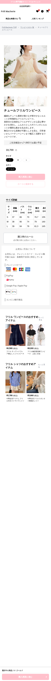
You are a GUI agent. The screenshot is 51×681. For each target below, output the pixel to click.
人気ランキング (38, 19)
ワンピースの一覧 (27, 27)
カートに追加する (25, 184)
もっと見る (41, 318)
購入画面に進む (25, 177)
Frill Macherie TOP (9, 27)
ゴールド (10, 169)
